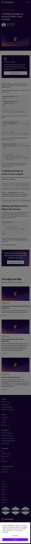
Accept (15, 539)
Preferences (15, 535)
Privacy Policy (14, 530)
